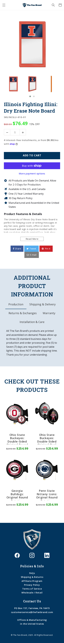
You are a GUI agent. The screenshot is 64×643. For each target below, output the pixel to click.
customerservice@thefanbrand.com (32, 612)
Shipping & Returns (32, 577)
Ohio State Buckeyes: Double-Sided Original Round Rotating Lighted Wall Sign (17, 438)
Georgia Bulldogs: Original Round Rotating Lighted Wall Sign (17, 494)
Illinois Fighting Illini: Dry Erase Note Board (30, 107)
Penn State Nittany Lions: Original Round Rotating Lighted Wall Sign (46, 494)
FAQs (32, 573)
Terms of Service (32, 588)
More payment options (32, 173)
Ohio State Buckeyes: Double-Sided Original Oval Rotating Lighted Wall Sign (46, 438)
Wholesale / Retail (32, 592)
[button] (3, 5)
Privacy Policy (32, 584)
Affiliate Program (32, 581)
